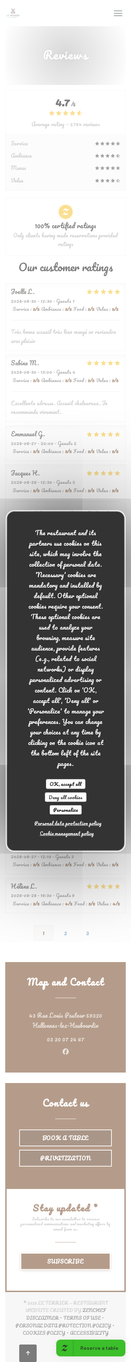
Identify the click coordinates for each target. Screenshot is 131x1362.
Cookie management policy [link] (67, 833)
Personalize (65, 810)
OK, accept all (65, 784)
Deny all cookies (65, 797)
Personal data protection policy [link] (68, 823)
